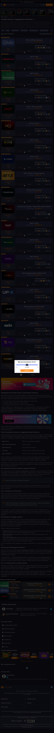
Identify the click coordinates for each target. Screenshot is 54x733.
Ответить (27, 370)
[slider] (27, 365)
